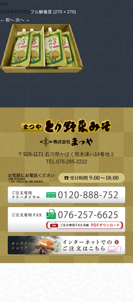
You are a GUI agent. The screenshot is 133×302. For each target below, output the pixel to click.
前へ (7, 19)
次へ (22, 19)
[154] (42, 27)
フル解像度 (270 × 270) (53, 11)
